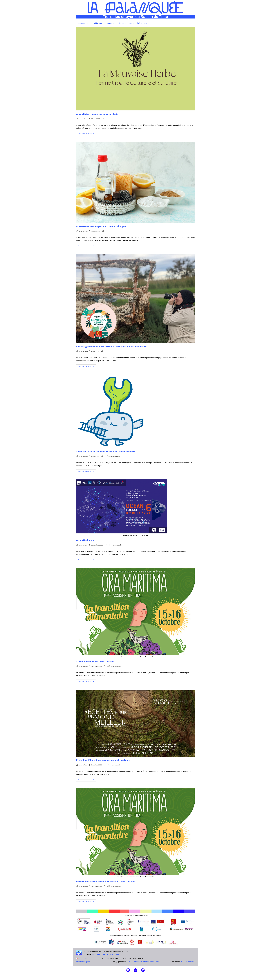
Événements (142, 23)
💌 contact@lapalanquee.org (88, 959)
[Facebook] (128, 970)
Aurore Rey (83, 119)
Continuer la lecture (87, 133)
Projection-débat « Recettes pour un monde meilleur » (103, 760)
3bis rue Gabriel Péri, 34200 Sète (105, 954)
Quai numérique (187, 962)
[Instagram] (135, 970)
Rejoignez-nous (125, 23)
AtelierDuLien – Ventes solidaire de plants (97, 114)
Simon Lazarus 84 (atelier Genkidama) (143, 962)
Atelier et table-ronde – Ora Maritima (95, 661)
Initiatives (98, 23)
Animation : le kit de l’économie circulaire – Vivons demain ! (105, 451)
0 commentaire (114, 456)
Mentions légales (83, 962)
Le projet (110, 23)
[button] (84, 23)
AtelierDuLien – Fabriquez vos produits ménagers (101, 226)
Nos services (83, 23)
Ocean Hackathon (85, 540)
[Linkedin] (143, 970)
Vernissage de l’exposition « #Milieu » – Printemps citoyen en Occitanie (111, 346)
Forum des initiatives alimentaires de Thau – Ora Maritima (105, 881)
